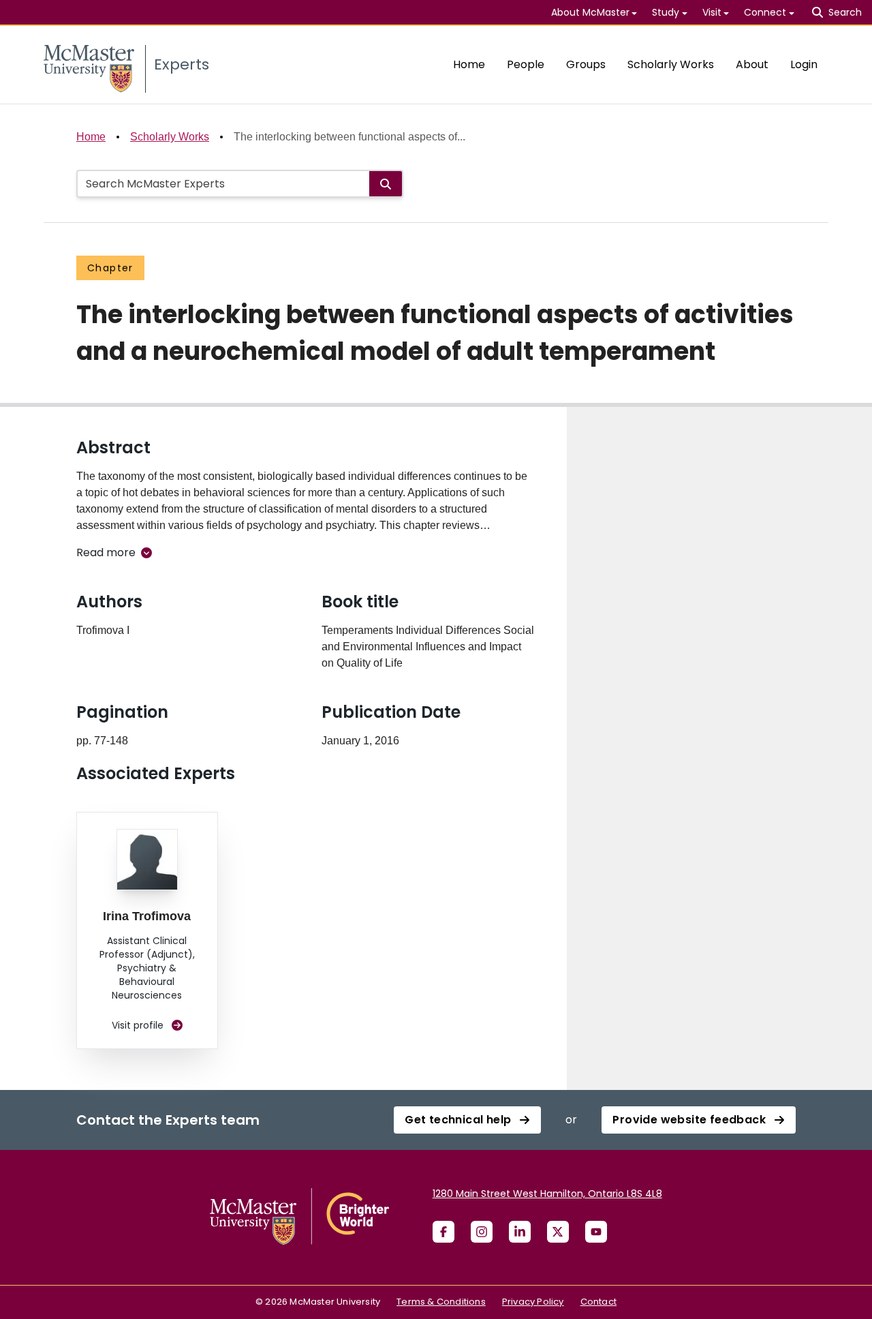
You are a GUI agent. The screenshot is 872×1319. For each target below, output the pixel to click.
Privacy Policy (533, 1301)
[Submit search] (385, 183)
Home (469, 64)
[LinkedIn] (520, 1232)
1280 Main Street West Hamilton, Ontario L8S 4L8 (547, 1193)
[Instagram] (482, 1232)
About (752, 64)
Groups (586, 64)
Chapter (110, 268)
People (525, 64)
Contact (598, 1301)
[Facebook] (443, 1232)
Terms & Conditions (441, 1301)
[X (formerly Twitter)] (558, 1232)
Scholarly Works (670, 64)
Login (804, 64)
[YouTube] (596, 1232)
